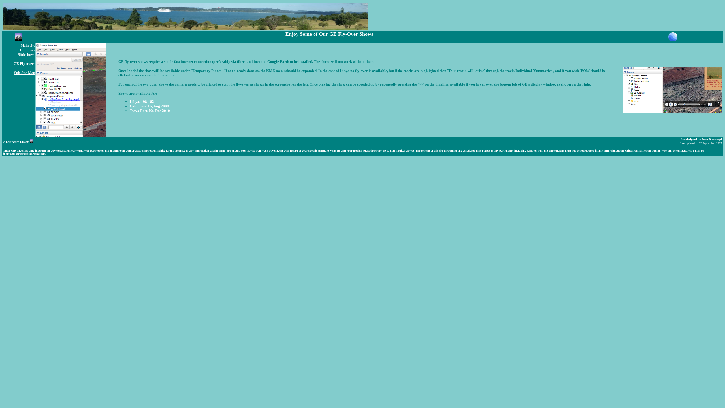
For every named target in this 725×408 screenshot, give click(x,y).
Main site (28, 45)
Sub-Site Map (24, 73)
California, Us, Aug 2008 (149, 106)
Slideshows (26, 54)
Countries (27, 50)
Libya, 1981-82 (142, 101)
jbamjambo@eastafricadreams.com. (24, 153)
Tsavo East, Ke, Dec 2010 (150, 111)
